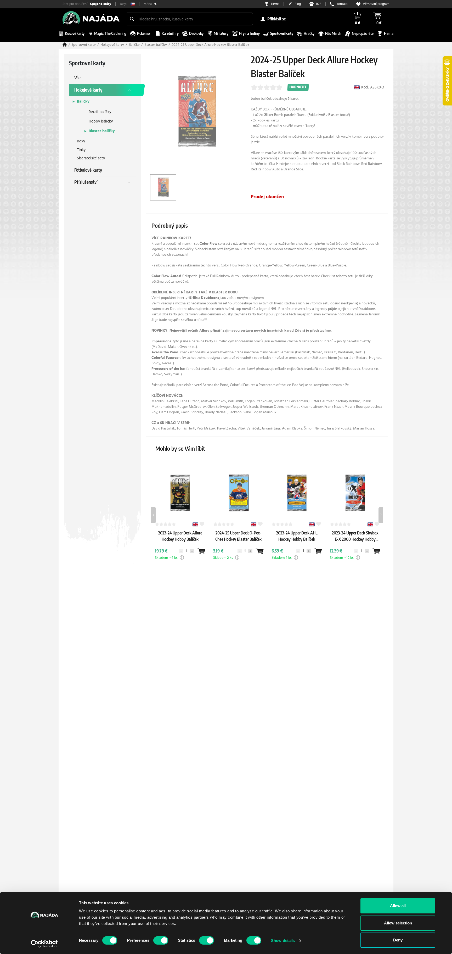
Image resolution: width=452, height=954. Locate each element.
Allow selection (398, 923)
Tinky (81, 150)
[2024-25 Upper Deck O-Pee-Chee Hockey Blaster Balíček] (238, 544)
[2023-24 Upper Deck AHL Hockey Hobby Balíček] (297, 544)
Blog (298, 4)
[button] (182, 557)
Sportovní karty (83, 45)
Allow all (398, 905)
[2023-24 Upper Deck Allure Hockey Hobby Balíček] (180, 544)
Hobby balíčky (101, 121)
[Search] (132, 19)
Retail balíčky (100, 112)
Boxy (81, 141)
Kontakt (342, 4)
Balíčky (134, 45)
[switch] (160, 940)
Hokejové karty (112, 45)
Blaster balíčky (155, 45)
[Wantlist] (201, 551)
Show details (283, 940)
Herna (275, 4)
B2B (318, 4)
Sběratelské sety (91, 158)
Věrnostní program (376, 4)
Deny (398, 940)
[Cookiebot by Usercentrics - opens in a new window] (44, 944)
